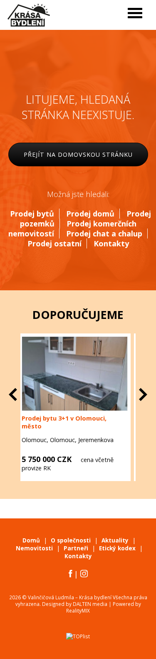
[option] (97, 407)
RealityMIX (78, 610)
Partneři (76, 548)
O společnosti (71, 540)
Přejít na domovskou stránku (78, 154)
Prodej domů (90, 214)
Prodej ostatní (54, 243)
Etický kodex (117, 548)
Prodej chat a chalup (104, 233)
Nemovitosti (34, 548)
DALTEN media (90, 604)
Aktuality (115, 540)
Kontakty (111, 243)
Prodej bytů (32, 214)
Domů (31, 540)
